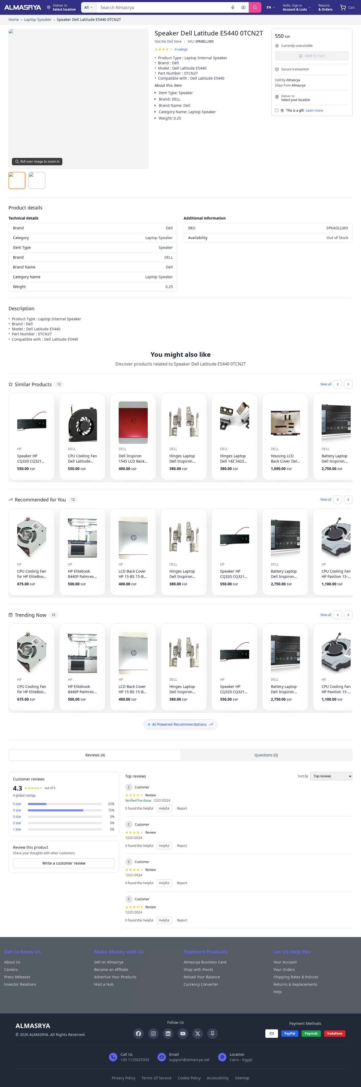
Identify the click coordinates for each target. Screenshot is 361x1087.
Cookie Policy (189, 1077)
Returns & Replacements (295, 984)
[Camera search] (243, 7)
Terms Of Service (157, 1077)
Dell (170, 41)
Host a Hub (104, 984)
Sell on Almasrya (108, 962)
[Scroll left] (338, 384)
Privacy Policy (123, 1077)
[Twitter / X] (197, 1033)
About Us (12, 962)
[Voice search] (233, 7)
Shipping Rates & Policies (296, 976)
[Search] (255, 7)
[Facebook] (138, 1033)
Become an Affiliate (111, 969)
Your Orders (284, 969)
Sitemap (242, 1077)
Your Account (285, 962)
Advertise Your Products (115, 976)
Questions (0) (266, 754)
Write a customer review (63, 863)
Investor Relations (20, 984)
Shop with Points (198, 969)
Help (278, 991)
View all (325, 384)
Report (182, 808)
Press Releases (17, 976)
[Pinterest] (212, 1033)
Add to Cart (315, 55)
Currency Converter (201, 984)
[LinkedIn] (168, 1033)
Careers (11, 969)
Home (13, 19)
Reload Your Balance (202, 976)
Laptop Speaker (38, 19)
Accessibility (218, 1077)
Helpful (164, 808)
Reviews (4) (95, 754)
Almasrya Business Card (205, 962)
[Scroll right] (348, 384)
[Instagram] (153, 1033)
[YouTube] (183, 1033)
